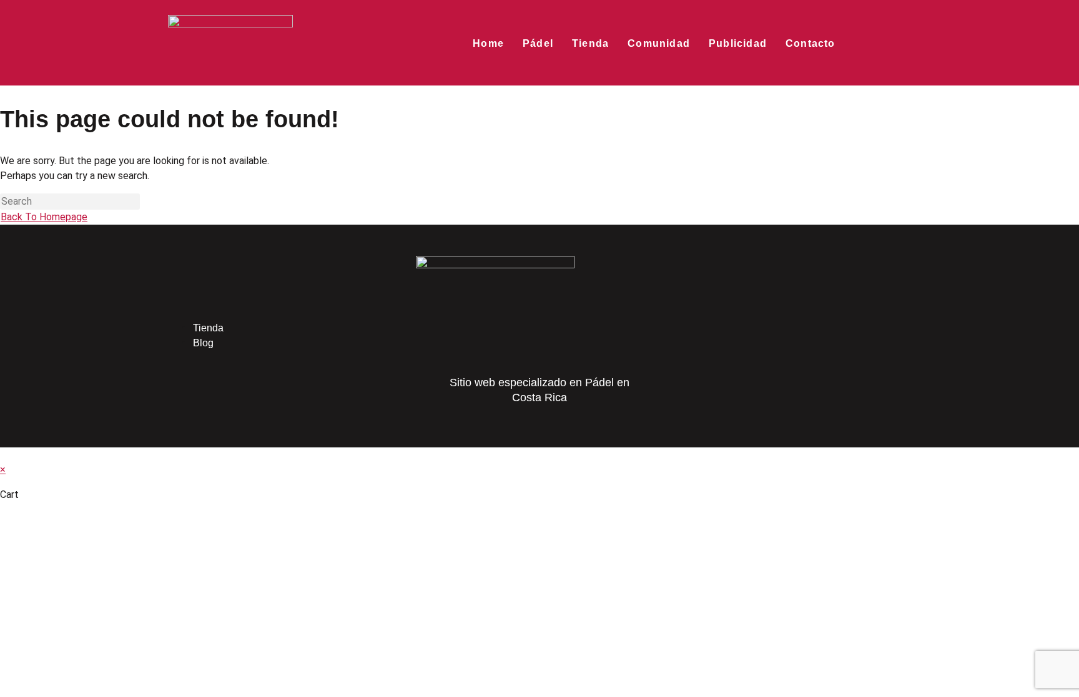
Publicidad (738, 43)
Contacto (810, 43)
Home (488, 43)
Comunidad (659, 43)
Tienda (590, 43)
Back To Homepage (44, 217)
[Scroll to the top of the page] (3, 455)
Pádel (538, 43)
